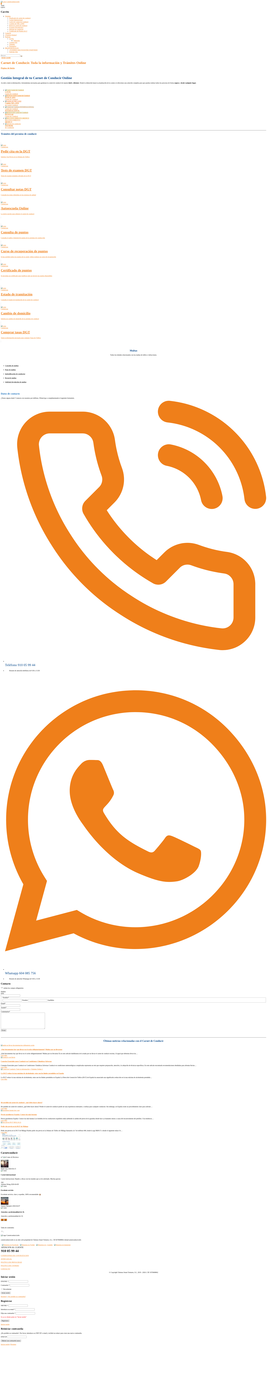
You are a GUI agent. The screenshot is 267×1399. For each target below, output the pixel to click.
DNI (2, 993)
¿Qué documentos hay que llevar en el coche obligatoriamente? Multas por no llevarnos (31, 1049)
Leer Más (4, 1055)
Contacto (8, 33)
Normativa (12, 46)
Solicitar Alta (13, 52)
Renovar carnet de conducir (18, 25)
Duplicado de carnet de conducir (20, 18)
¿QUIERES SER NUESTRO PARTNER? (23, 50)
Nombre (25, 1000)
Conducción (13, 42)
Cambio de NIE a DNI (16, 24)
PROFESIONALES (12, 48)
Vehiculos (16, 40)
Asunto (3, 1007)
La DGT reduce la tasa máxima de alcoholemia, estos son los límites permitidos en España (32, 1073)
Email (3, 1003)
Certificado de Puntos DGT (18, 31)
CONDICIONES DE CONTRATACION (15, 1393)
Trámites (8, 16)
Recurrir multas (10, 378)
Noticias (7, 37)
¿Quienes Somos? (11, 35)
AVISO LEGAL (6, 1396)
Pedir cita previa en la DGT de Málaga (14, 1264)
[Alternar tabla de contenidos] (2, 1369)
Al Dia (11, 39)
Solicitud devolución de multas (15, 382)
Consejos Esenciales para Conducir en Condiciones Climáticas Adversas (26, 1061)
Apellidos (51, 1000)
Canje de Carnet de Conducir (18, 22)
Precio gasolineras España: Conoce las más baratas (19, 1252)
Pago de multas (10, 370)
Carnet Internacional (16, 20)
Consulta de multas (12, 366)
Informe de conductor (16, 29)
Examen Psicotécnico (16, 27)
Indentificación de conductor (15, 374)
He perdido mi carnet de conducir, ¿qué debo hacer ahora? (21, 1240)
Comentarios (5, 1012)
